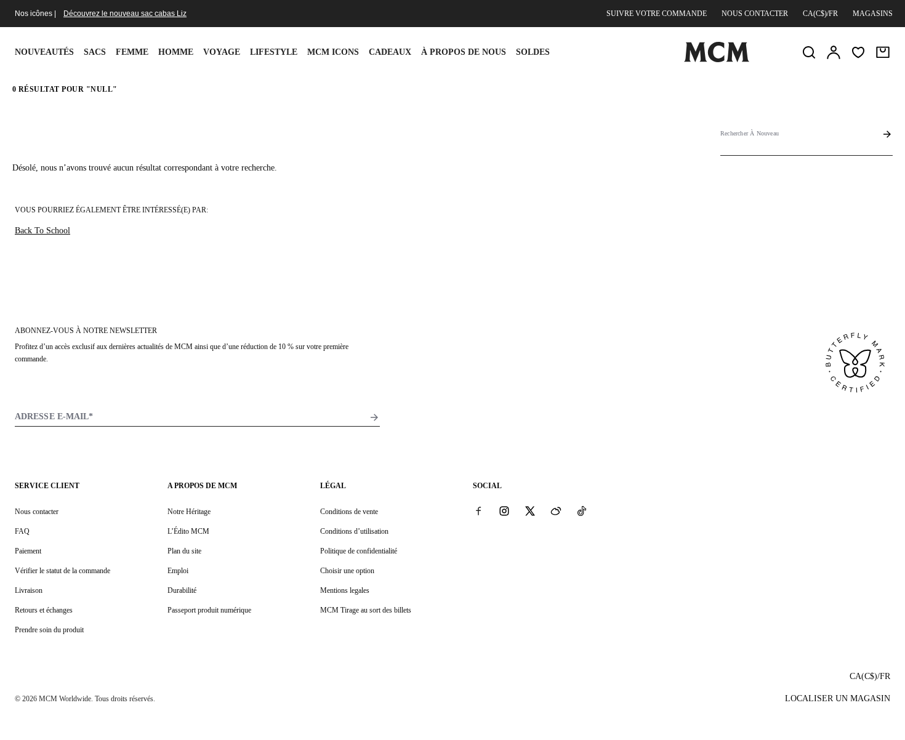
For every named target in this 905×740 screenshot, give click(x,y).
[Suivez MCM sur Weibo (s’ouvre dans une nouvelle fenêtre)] (555, 511)
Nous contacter (755, 13)
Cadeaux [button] (390, 52)
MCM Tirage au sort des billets (365, 610)
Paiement (28, 551)
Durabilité (181, 590)
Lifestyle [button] (273, 52)
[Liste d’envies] (858, 52)
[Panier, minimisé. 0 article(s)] (882, 52)
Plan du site (184, 551)
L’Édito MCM (188, 531)
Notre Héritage (189, 511)
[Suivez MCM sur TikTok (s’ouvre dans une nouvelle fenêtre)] (581, 511)
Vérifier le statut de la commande (62, 570)
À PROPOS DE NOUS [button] (463, 52)
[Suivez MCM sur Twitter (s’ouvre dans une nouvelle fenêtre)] (530, 511)
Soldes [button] (533, 52)
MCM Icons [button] (333, 52)
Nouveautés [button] (44, 52)
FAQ (22, 531)
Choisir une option (347, 570)
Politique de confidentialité (358, 551)
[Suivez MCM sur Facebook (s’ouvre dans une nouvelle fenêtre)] (478, 511)
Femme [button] (132, 52)
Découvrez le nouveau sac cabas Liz (125, 13)
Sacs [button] (95, 52)
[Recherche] (809, 52)
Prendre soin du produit (49, 629)
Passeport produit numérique (209, 610)
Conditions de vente (349, 511)
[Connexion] (833, 52)
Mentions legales (344, 590)
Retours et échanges (44, 610)
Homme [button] (175, 52)
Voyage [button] (221, 52)
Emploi (177, 570)
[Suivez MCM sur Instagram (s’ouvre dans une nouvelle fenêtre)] (504, 511)
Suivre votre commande (656, 13)
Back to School (42, 230)
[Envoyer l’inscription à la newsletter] (374, 417)
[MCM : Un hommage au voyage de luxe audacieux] (716, 60)
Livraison (28, 590)
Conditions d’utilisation (354, 531)
